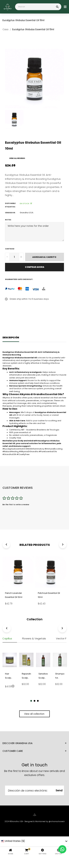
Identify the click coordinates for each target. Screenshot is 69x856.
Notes (8, 219)
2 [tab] (34, 701)
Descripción (11, 337)
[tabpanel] (9, 672)
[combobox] (34, 841)
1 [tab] (31, 701)
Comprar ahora (34, 267)
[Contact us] (62, 849)
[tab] (34, 639)
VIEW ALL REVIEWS (17, 158)
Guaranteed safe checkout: (19, 279)
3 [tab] (38, 701)
